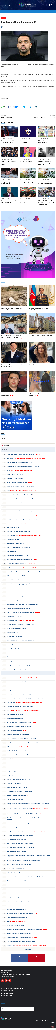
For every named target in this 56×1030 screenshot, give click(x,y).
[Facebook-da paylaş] (10, 107)
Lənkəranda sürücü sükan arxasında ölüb (17, 909)
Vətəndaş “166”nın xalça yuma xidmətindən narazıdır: (28, 809)
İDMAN (3, 18)
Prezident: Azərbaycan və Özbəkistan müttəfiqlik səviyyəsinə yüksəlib (24, 884)
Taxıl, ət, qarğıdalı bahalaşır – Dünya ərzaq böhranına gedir (21, 640)
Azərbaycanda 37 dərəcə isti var (15, 616)
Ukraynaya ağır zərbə (20, 620)
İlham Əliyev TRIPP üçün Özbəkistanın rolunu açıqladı (19, 864)
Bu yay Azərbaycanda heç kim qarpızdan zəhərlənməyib (23, 612)
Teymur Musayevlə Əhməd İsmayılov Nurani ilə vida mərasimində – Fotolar (24, 571)
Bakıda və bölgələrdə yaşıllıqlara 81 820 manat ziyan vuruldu (21, 738)
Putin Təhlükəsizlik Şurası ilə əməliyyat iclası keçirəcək (20, 843)
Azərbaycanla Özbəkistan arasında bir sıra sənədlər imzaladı (22, 498)
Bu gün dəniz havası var (12, 632)
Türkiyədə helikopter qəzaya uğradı (15, 543)
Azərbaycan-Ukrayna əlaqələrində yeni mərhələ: (29, 831)
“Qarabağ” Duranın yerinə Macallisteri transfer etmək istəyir (9, 163)
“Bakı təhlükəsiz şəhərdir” (16, 523)
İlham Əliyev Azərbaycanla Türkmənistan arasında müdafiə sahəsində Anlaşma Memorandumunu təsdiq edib (30, 818)
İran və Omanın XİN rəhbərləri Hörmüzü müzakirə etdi (20, 682)
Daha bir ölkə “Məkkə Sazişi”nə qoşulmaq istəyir (18, 584)
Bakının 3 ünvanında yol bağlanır (16, 767)
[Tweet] (25, 107)
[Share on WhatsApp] (4, 107)
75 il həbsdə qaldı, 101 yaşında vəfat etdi (16, 656)
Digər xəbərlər (28, 949)
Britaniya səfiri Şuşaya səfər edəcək (15, 925)
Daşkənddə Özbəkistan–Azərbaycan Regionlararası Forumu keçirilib (23, 466)
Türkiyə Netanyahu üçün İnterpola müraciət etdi (18, 775)
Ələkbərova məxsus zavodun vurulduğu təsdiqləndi (19, 893)
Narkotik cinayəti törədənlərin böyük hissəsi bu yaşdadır (20, 624)
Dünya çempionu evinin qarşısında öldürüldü (17, 555)
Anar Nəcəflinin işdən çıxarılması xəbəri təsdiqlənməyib (12, 394)
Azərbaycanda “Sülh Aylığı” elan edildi (16, 868)
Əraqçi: (24, 710)
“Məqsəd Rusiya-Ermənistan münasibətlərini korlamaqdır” (23, 454)
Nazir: (21, 490)
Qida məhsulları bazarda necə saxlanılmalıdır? (20, 686)
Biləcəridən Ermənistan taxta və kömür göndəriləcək (19, 592)
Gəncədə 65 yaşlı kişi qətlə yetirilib (15, 718)
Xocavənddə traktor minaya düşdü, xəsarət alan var (19, 791)
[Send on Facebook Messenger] (18, 107)
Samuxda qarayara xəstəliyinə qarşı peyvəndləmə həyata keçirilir (22, 742)
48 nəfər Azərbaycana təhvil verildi (15, 799)
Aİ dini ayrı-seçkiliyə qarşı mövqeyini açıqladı (20, 600)
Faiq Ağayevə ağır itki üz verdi (14, 527)
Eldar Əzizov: (26, 458)
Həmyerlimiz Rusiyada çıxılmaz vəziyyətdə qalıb (18, 547)
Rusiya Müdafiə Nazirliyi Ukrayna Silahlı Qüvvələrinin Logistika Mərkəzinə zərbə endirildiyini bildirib (29, 856)
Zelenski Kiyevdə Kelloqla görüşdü (17, 502)
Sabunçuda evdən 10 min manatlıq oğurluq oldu (18, 531)
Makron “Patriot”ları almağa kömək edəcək (19, 482)
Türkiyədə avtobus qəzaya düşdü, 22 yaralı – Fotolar (19, 575)
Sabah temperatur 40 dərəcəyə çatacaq (16, 596)
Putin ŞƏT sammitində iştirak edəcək (16, 763)
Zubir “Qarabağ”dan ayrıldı (27, 182)
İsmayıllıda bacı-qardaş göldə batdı (15, 474)
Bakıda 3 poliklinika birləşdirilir (16, 730)
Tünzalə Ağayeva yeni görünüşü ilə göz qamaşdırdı (19, 933)
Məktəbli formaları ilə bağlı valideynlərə (18, 795)
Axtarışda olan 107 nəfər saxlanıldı (15, 507)
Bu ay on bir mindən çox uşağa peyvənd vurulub (18, 779)
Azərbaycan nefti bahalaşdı (13, 539)
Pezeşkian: (21, 758)
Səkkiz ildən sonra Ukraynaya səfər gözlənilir (18, 754)
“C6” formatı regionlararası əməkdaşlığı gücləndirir (19, 880)
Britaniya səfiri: (26, 945)
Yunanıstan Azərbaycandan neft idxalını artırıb (18, 734)
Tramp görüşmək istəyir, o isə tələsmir (16, 897)
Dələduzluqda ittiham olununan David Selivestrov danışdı (11, 366)
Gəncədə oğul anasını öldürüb (14, 783)
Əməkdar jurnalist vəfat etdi (13, 661)
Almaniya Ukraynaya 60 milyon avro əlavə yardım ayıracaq (21, 511)
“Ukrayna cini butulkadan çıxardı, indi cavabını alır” (21, 494)
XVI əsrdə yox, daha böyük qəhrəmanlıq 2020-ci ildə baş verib (25, 813)
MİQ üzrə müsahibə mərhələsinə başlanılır (17, 787)
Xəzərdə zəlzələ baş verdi (13, 644)
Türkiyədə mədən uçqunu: (20, 746)
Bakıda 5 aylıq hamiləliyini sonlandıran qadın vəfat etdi (22, 913)
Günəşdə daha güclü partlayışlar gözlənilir (17, 771)
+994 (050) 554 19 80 (8, 990)
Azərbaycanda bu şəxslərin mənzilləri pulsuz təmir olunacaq (21, 652)
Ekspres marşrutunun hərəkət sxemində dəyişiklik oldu (20, 588)
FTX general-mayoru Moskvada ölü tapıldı (17, 917)
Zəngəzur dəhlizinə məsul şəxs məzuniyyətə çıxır (19, 608)
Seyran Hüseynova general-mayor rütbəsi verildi (18, 827)
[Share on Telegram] (31, 107)
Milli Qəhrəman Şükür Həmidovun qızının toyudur (40, 394)
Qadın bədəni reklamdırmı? (13, 872)
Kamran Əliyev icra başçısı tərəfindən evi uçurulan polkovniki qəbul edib (12, 337)
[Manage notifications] (52, 1027)
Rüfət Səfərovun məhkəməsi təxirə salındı (17, 839)
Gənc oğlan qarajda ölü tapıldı (14, 690)
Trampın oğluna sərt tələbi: (22, 677)
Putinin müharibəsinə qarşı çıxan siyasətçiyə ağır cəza (20, 462)
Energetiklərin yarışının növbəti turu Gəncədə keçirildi (22, 559)
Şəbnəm (9, 27)
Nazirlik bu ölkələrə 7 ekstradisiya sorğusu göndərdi (19, 750)
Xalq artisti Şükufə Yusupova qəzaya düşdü (21, 563)
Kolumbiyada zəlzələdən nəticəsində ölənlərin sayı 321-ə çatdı (22, 694)
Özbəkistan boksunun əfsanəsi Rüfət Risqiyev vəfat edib (45, 163)
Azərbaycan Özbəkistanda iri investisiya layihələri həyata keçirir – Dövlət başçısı (26, 876)
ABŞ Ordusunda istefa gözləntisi (14, 636)
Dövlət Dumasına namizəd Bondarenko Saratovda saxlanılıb (21, 847)
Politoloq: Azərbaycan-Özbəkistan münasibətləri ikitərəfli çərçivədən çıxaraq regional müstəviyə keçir (28, 804)
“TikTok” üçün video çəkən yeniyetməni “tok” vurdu (23, 515)
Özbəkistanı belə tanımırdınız (21, 567)
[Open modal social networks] (36, 107)
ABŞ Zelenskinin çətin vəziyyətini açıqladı (17, 851)
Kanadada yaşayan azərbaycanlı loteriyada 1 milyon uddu (21, 669)
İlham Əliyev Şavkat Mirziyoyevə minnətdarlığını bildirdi (20, 823)
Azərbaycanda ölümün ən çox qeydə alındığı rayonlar (19, 665)
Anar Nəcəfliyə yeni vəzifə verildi (15, 714)
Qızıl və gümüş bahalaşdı (13, 648)
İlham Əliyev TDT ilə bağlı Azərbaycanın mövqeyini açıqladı (21, 889)
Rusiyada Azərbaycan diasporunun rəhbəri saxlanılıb (21, 722)
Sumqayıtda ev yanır (12, 551)
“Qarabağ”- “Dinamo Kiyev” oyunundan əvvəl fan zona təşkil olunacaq (46, 202)
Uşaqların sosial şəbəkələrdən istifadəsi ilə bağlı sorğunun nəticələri (23, 860)
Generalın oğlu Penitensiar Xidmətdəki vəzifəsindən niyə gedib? (39, 309)
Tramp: (16, 921)
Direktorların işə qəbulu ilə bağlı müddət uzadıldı (18, 901)
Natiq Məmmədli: (24, 535)
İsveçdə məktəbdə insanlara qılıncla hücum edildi (19, 726)
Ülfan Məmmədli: (25, 702)
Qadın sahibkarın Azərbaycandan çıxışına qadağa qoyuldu (21, 486)
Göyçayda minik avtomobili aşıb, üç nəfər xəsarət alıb (20, 706)
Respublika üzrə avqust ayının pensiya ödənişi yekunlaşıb (21, 941)
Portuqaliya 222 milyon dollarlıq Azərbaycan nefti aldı (20, 835)
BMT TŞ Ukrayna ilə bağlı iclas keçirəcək (16, 628)
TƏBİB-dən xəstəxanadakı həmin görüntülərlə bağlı (22, 937)
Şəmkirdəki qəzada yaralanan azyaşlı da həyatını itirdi (20, 905)
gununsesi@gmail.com (8, 993)
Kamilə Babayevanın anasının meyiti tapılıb (41, 364)
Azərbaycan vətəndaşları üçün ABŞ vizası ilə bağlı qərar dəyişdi (22, 519)
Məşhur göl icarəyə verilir (13, 579)
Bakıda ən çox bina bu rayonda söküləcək (40, 335)
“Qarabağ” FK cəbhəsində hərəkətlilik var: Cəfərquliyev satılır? (45, 142)
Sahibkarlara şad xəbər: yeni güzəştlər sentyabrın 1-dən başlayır (22, 604)
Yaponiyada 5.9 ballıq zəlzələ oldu (15, 478)
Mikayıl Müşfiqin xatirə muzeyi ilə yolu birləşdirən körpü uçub (11, 309)
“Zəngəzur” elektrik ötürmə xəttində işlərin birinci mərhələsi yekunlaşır (28, 929)
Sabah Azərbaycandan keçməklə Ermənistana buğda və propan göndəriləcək (25, 698)
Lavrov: (19, 470)
